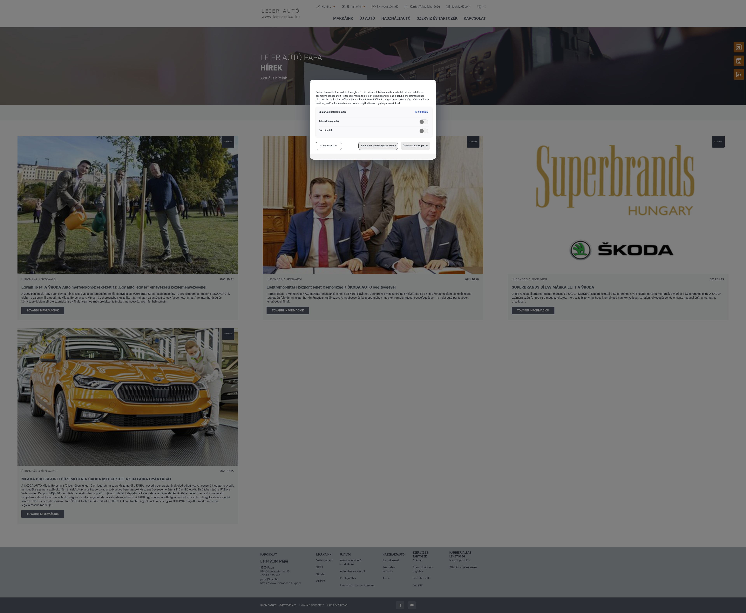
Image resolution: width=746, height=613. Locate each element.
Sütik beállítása (328, 145)
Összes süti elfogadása (415, 145)
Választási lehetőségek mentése (378, 145)
